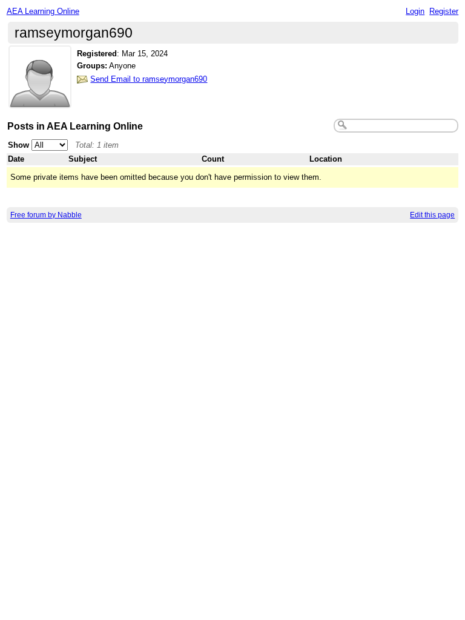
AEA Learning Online (43, 11)
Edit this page (432, 215)
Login (415, 11)
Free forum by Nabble (46, 215)
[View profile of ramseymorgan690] (39, 100)
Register (443, 11)
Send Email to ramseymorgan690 (148, 79)
